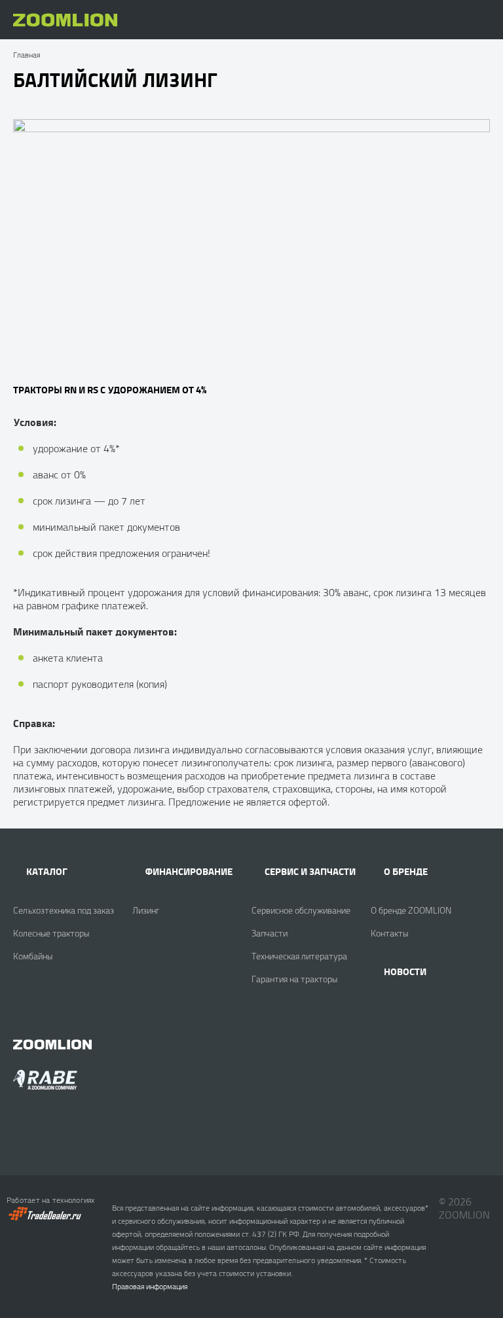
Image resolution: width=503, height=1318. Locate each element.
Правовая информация (149, 1286)
